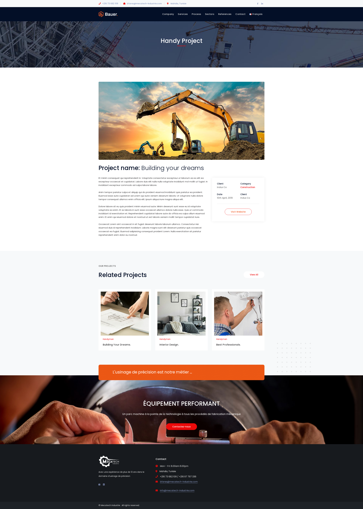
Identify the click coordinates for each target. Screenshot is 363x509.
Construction (247, 187)
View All (254, 274)
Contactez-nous (181, 426)
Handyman (108, 339)
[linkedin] (104, 484)
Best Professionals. (228, 344)
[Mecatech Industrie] (108, 13)
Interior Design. (169, 344)
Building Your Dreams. (117, 344)
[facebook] (99, 484)
